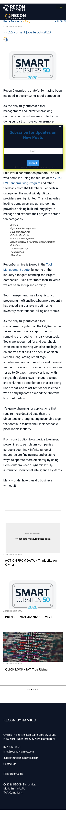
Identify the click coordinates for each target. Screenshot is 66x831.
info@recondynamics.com (18, 751)
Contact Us (9, 764)
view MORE (33, 690)
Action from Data (13, 555)
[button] (61, 7)
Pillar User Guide (13, 773)
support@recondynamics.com (20, 757)
